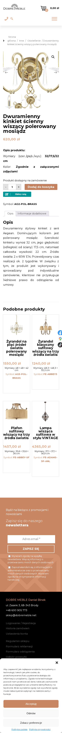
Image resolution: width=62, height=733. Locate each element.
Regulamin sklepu (17, 641)
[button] (57, 662)
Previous (6, 72)
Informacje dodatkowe (32, 213)
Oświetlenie (34, 40)
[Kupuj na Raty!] (17, 196)
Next (55, 72)
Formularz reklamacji (19, 646)
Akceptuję (31, 703)
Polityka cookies (19, 729)
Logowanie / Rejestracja (21, 623)
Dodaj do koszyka (41, 187)
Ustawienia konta (17, 633)
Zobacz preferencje (31, 722)
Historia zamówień (17, 628)
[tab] (10, 213)
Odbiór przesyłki (16, 656)
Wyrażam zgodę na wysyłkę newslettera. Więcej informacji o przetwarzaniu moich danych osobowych (31, 559)
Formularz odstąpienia (20, 651)
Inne (21, 40)
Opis (10, 213)
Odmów (31, 713)
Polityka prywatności (39, 729)
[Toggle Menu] (54, 18)
